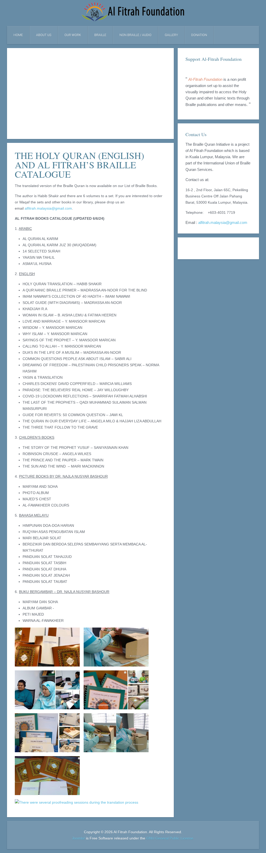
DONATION (199, 35)
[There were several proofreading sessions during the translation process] (76, 802)
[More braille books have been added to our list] (47, 732)
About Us (43, 35)
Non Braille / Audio (135, 35)
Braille (100, 35)
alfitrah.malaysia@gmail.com (48, 208)
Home (18, 35)
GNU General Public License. (170, 838)
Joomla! (78, 838)
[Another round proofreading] (47, 689)
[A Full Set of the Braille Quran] (47, 647)
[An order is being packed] (116, 647)
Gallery (171, 35)
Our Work (72, 35)
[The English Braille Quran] (47, 775)
